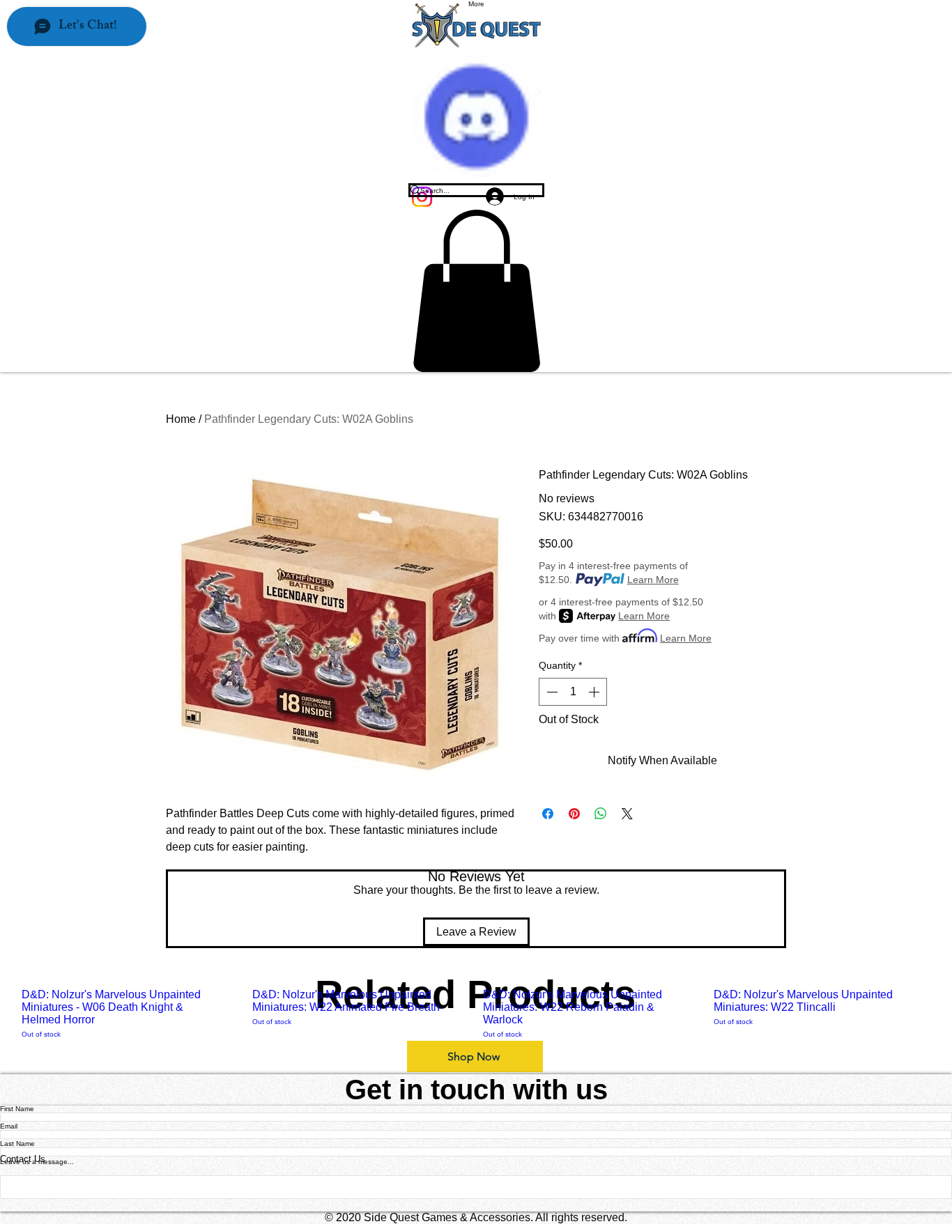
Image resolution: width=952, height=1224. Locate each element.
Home (181, 419)
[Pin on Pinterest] (574, 813)
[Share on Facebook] (547, 813)
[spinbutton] (572, 692)
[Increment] (595, 692)
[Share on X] (627, 813)
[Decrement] (550, 692)
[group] (476, 1014)
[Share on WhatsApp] (600, 813)
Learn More (653, 579)
